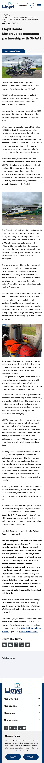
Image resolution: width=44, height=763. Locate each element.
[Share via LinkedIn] (27, 645)
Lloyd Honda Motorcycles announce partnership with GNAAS (20, 19)
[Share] (4, 645)
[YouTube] (24, 729)
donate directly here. (28, 631)
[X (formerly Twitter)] (20, 729)
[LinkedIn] (15, 729)
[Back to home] (8, 5)
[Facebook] (6, 729)
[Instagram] (11, 729)
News (5, 15)
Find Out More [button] (21, 750)
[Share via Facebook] (16, 645)
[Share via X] (21, 645)
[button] (13, 757)
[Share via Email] (10, 645)
